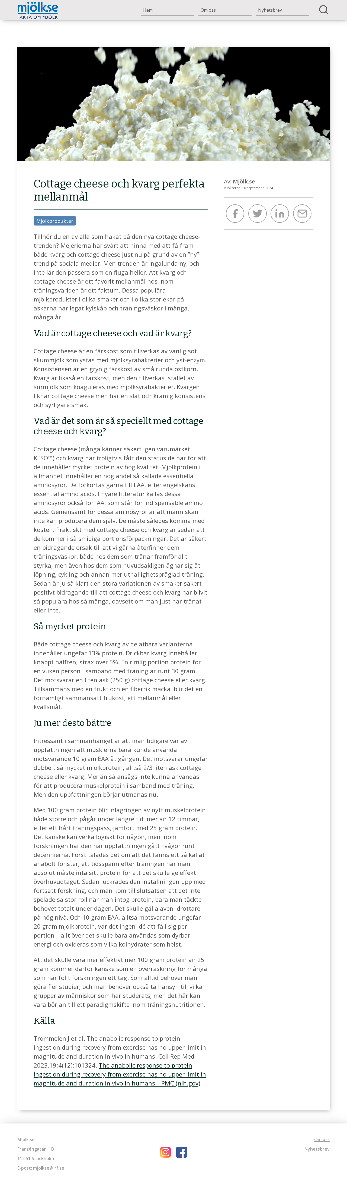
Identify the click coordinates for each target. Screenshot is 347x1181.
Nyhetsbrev (270, 10)
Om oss (208, 10)
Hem (148, 10)
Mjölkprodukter (54, 221)
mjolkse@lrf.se (48, 1168)
